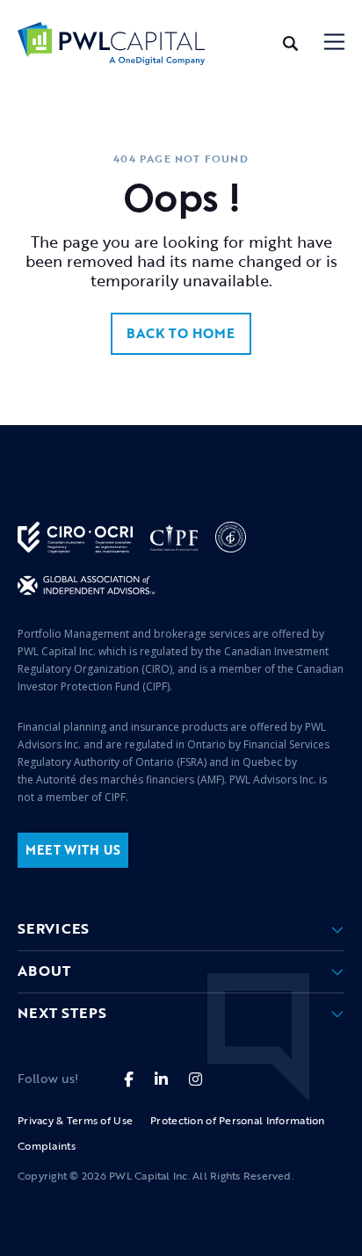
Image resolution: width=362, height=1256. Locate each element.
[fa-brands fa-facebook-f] (129, 1079)
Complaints (47, 1145)
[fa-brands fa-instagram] (195, 1079)
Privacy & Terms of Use (75, 1120)
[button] (334, 43)
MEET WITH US (72, 850)
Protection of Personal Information (237, 1120)
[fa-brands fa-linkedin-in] (161, 1079)
